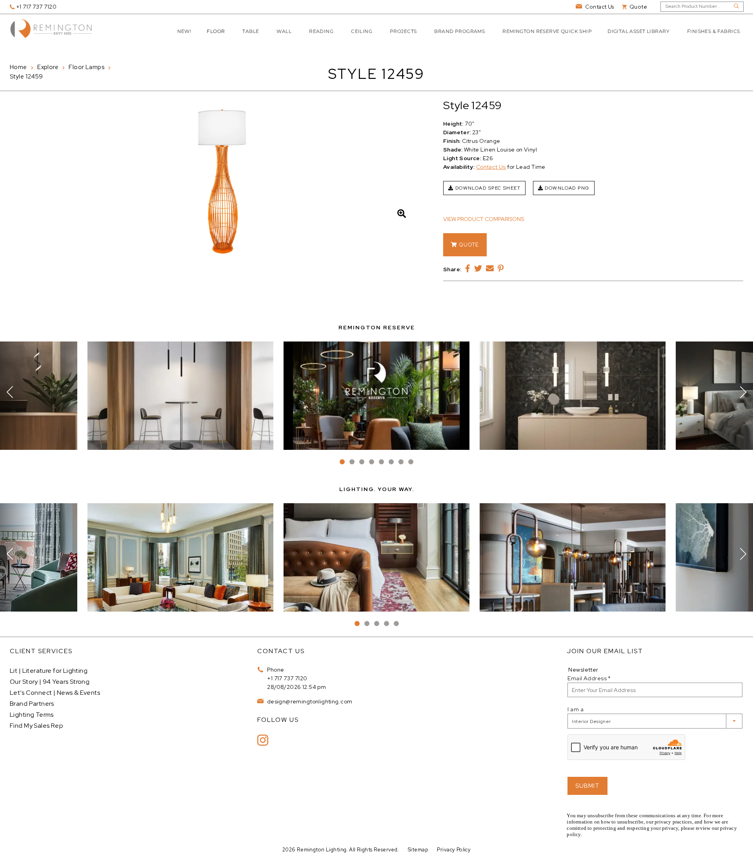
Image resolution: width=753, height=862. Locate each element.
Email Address (589, 678)
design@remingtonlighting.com (309, 701)
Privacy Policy (454, 849)
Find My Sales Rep (36, 725)
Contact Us (491, 166)
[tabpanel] (376, 396)
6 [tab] (391, 461)
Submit (587, 786)
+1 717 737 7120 (287, 678)
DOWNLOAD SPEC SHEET (486, 188)
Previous (10, 392)
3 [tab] (361, 461)
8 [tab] (410, 461)
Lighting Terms (32, 714)
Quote (468, 244)
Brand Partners (32, 703)
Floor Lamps (86, 67)
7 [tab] (401, 461)
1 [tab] (342, 461)
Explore (47, 67)
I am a (575, 709)
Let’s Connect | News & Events (55, 693)
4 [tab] (371, 461)
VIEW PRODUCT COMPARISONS (483, 219)
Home (18, 67)
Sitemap (418, 849)
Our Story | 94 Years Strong (49, 682)
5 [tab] (381, 461)
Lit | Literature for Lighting (48, 671)
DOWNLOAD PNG (566, 188)
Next (743, 392)
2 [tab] (352, 461)
